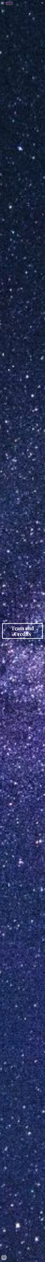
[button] (2, 3)
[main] (22, 631)
